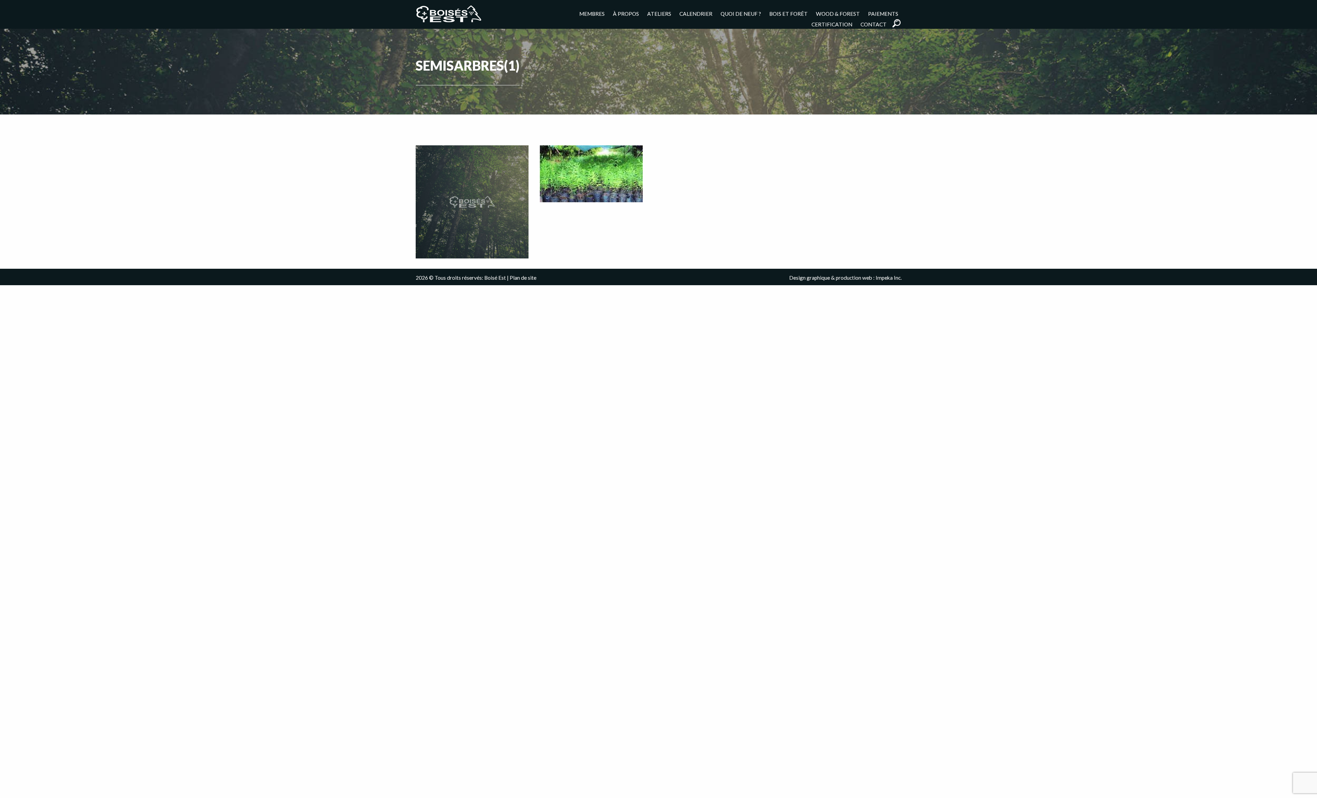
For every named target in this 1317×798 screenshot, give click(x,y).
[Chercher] (896, 23)
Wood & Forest (838, 13)
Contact (874, 24)
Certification (831, 24)
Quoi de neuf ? (741, 13)
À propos (626, 13)
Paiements (883, 13)
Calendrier (695, 13)
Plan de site (523, 278)
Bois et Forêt (788, 13)
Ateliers (659, 13)
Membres (592, 13)
